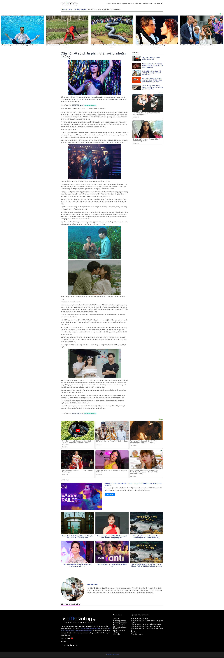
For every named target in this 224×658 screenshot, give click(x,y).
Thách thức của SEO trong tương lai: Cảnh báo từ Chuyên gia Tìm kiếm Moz (152, 87)
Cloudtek (134, 632)
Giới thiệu (116, 634)
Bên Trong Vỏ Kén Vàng (90, 105)
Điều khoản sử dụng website (120, 627)
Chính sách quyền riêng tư (119, 631)
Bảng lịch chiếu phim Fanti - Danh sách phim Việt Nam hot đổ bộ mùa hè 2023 (133, 484)
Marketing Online (119, 625)
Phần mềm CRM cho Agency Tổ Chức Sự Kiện (146, 624)
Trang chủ (64, 9)
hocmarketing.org (113, 654)
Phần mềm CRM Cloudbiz (139, 618)
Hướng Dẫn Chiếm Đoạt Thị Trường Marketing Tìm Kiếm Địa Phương (151, 72)
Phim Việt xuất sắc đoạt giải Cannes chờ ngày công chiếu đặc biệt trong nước (77, 537)
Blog (70, 9)
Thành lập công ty (137, 634)
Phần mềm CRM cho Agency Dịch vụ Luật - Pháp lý (147, 629)
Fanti (81, 105)
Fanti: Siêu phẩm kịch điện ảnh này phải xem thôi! (112, 565)
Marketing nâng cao (120, 623)
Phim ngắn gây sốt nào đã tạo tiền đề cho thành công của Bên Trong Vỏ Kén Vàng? (146, 537)
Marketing (111, 3)
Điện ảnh (83, 9)
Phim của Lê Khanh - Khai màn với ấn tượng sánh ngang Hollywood (77, 565)
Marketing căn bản (119, 621)
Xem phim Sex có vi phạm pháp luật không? (151, 58)
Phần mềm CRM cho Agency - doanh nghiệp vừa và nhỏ (147, 621)
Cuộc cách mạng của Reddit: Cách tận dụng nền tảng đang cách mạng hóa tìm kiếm (152, 80)
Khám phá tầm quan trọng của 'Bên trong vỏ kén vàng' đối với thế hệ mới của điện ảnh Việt (146, 565)
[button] (72, 638)
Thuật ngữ (116, 618)
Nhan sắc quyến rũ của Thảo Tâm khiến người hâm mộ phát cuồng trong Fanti (112, 537)
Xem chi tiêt (110, 494)
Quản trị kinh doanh (124, 3)
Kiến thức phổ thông (143, 3)
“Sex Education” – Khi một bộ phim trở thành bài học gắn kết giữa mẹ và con (152, 65)
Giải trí (156, 3)
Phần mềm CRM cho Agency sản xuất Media (145, 626)
